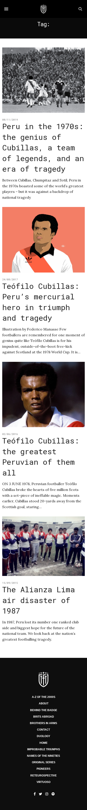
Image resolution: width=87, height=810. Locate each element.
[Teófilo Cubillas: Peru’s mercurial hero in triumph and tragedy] (43, 239)
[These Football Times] (43, 8)
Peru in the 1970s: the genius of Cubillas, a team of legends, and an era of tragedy (43, 147)
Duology (43, 736)
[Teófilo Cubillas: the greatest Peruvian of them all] (43, 394)
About (43, 703)
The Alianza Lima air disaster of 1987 (38, 600)
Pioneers (43, 768)
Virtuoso (43, 782)
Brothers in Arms (43, 723)
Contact (43, 729)
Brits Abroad (43, 716)
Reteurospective (43, 775)
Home (43, 742)
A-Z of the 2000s (43, 697)
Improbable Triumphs (43, 749)
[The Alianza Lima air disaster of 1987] (43, 546)
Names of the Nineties (43, 755)
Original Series (43, 762)
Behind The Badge (43, 710)
